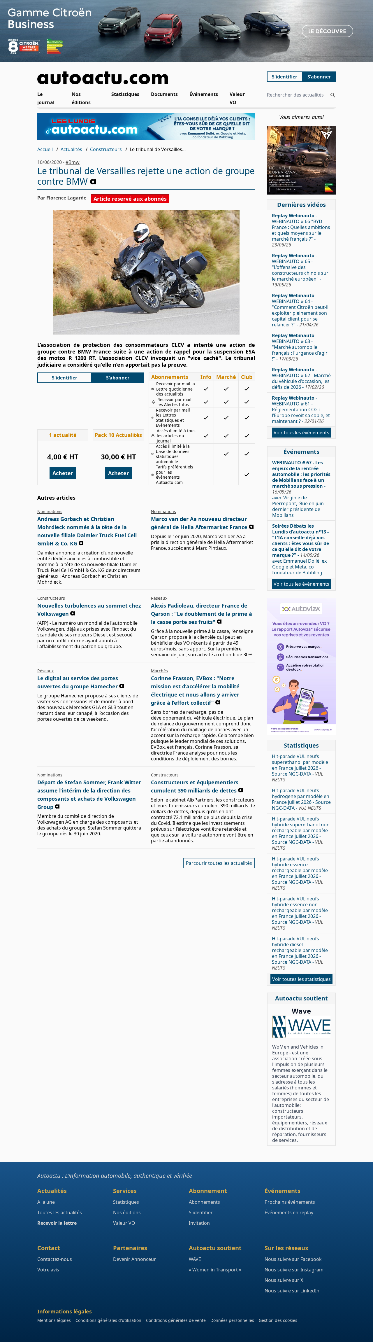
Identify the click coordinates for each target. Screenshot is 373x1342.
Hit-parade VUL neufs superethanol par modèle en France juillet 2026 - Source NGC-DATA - (300, 768)
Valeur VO (237, 98)
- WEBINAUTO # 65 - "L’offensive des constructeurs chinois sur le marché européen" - (300, 270)
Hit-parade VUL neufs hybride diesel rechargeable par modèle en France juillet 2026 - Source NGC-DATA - (300, 953)
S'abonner (319, 77)
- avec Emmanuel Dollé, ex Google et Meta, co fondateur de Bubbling (300, 549)
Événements (203, 94)
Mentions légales (54, 1320)
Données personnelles (232, 1320)
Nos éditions (81, 98)
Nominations (49, 511)
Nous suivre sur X (284, 1280)
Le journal (45, 98)
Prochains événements (290, 1202)
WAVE (195, 1259)
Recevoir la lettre (57, 1223)
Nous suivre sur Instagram (294, 1269)
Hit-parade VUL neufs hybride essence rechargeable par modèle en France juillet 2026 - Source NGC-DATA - (300, 873)
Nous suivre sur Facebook (293, 1259)
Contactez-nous (54, 1259)
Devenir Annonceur (134, 1259)
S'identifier (284, 77)
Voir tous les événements (301, 432)
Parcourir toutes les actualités (219, 863)
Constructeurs (106, 149)
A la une (46, 1202)
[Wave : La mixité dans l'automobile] (301, 1027)
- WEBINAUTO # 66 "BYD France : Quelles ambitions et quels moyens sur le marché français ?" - (301, 230)
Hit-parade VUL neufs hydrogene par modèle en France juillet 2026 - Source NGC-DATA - (301, 799)
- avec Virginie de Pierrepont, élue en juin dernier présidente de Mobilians (301, 488)
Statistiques (125, 94)
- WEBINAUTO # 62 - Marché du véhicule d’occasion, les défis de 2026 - (301, 378)
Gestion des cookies (278, 1320)
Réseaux (159, 598)
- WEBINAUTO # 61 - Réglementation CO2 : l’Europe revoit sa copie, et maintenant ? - (301, 409)
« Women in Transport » (215, 1269)
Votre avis (48, 1269)
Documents (164, 94)
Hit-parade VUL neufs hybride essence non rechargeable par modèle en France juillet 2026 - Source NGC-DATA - (300, 913)
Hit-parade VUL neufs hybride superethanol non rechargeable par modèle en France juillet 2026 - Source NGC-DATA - (301, 833)
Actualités (71, 149)
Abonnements (204, 1202)
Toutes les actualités (59, 1212)
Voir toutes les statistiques (301, 979)
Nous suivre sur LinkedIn (292, 1290)
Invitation (199, 1223)
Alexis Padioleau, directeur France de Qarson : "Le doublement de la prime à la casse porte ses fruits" (201, 613)
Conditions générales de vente (176, 1320)
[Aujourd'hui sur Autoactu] (146, 77)
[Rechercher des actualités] (333, 95)
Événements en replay (289, 1212)
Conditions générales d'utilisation (108, 1320)
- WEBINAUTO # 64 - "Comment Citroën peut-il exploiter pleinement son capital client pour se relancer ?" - (300, 310)
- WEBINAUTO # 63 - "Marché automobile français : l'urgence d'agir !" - (300, 347)
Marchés (159, 670)
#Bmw (73, 162)
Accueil (45, 149)
